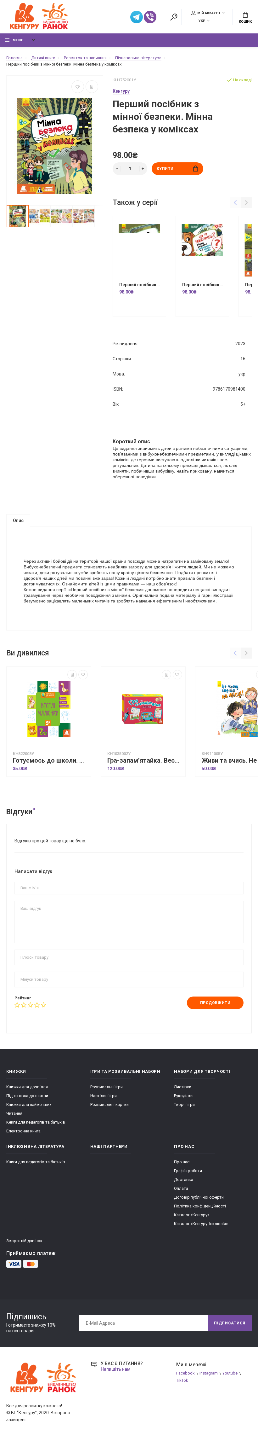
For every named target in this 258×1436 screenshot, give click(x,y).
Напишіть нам (116, 1369)
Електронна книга (23, 1131)
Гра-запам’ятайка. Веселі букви (144, 760)
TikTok (182, 1380)
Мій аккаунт (209, 13)
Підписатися (229, 1323)
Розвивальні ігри (106, 1086)
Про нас (181, 1162)
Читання (14, 1113)
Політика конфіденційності (200, 1206)
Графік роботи (188, 1170)
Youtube (230, 1373)
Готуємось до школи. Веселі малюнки (50, 760)
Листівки (182, 1086)
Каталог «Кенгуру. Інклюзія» (201, 1223)
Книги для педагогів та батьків (35, 1122)
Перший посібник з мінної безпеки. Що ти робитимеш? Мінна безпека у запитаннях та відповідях (204, 284)
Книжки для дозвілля (27, 1086)
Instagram (208, 1373)
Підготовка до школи (27, 1095)
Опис (18, 520)
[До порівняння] (92, 86)
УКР (202, 21)
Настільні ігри (103, 1095)
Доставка (183, 1179)
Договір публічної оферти (199, 1197)
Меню (18, 40)
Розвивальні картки (109, 1104)
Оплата (181, 1188)
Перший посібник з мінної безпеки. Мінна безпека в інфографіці (141, 284)
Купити (165, 168)
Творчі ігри (184, 1104)
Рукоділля (184, 1095)
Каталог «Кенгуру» (191, 1214)
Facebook (185, 1373)
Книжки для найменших (28, 1104)
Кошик (245, 22)
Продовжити (215, 1003)
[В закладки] (77, 86)
